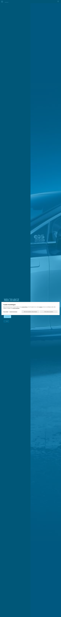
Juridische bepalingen (13, 311)
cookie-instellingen (16, 308)
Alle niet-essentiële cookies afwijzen (30, 311)
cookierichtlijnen (25, 307)
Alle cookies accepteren (48, 311)
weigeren (40, 307)
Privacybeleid (5, 311)
